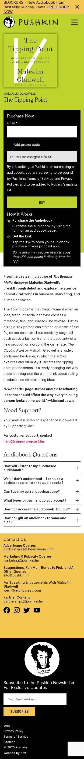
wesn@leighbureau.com (22, 590)
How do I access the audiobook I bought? (37, 509)
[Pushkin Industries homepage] (31, 22)
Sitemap (9, 742)
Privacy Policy (13, 731)
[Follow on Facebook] (7, 612)
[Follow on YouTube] (37, 611)
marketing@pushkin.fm (21, 560)
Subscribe (19, 711)
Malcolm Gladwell (20, 93)
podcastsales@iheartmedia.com (28, 549)
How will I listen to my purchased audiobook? (30, 468)
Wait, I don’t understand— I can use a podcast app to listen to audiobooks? (33, 481)
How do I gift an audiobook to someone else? (35, 520)
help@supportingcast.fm (24, 441)
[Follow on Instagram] (17, 612)
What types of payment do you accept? (35, 500)
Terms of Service (40, 178)
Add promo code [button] (27, 144)
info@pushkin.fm (16, 575)
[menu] (74, 22)
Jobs (7, 725)
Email (12, 123)
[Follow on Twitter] (26, 612)
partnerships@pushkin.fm (23, 601)
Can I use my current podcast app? (32, 491)
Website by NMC (16, 753)
